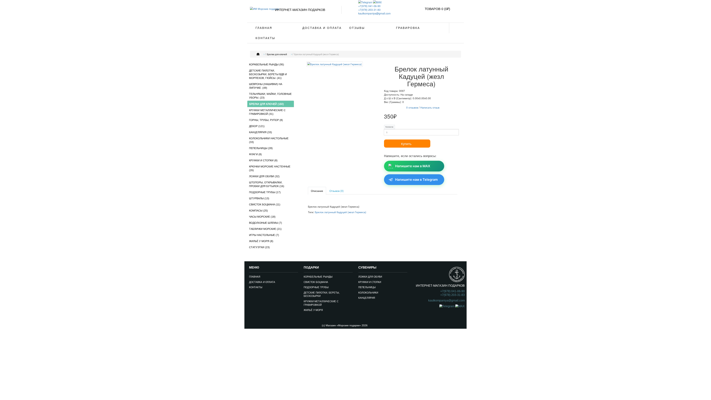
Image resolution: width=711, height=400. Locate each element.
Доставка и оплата (322, 27)
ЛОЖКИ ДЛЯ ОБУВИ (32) (264, 176)
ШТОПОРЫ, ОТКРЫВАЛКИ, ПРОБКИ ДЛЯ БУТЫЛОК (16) (266, 184)
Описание (317, 191)
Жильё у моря (313, 310)
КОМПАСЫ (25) (258, 210)
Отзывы (357, 27)
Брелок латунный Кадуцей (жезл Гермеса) (316, 54)
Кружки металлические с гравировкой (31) (267, 112)
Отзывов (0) (336, 191)
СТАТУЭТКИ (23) (259, 247)
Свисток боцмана (316, 282)
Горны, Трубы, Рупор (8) (266, 120)
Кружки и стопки (369, 282)
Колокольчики (368, 292)
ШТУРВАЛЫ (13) (259, 198)
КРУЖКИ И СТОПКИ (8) (263, 160)
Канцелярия (366, 297)
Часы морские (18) (262, 216)
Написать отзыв (429, 107)
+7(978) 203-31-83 (369, 9)
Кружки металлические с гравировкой (321, 303)
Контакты (265, 38)
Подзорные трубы (316, 287)
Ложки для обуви (370, 276)
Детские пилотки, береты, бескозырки (322, 294)
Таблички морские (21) (265, 228)
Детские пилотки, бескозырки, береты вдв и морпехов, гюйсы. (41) (268, 74)
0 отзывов (412, 107)
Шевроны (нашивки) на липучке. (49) (265, 86)
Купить (406, 143)
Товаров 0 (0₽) (437, 9)
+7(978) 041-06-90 (369, 6)
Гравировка (408, 27)
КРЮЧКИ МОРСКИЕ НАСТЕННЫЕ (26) (269, 168)
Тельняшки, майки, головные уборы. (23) (270, 95)
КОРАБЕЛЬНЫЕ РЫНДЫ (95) (266, 64)
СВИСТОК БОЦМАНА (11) (264, 204)
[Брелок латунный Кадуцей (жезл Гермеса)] (334, 64)
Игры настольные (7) (264, 235)
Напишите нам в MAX (412, 166)
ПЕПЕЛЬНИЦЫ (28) (261, 148)
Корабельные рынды (318, 276)
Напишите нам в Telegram (416, 179)
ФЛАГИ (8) (255, 154)
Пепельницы (367, 287)
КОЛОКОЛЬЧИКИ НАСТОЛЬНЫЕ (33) (268, 140)
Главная (264, 27)
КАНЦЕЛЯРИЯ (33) (260, 132)
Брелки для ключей (277, 54)
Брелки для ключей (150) (266, 103)
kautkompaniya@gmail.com (374, 13)
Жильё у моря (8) (261, 241)
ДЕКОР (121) (257, 126)
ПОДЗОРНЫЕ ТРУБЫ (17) (265, 192)
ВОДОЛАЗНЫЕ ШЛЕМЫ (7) (265, 222)
